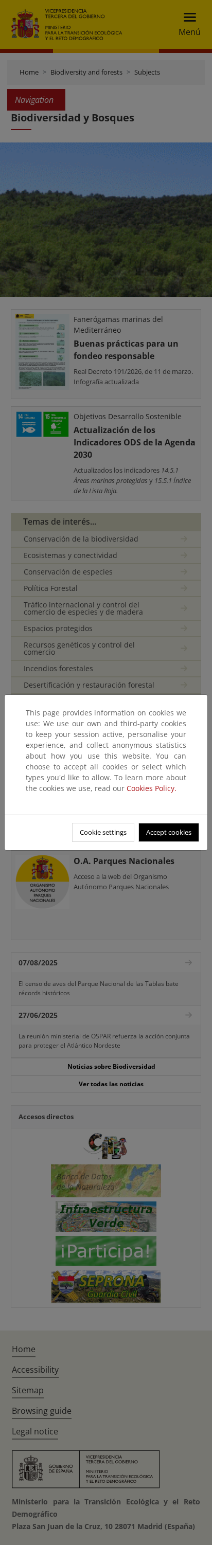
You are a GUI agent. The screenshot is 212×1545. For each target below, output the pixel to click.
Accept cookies (168, 832)
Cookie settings (103, 832)
